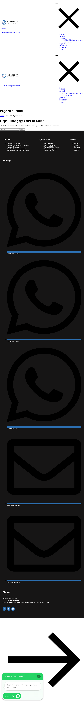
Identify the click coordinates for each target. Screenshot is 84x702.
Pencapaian (63, 45)
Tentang (62, 36)
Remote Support (49, 151)
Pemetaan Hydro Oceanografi (16, 149)
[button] (39, 676)
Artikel (61, 49)
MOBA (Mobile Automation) (73, 40)
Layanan (62, 44)
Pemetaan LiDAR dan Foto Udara (18, 151)
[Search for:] (9, 129)
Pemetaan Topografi (13, 143)
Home (2, 116)
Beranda (62, 34)
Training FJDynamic (50, 149)
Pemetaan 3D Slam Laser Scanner (18, 145)
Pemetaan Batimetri (13, 147)
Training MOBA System (51, 147)
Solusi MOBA (48, 143)
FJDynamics (68, 42)
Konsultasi (62, 47)
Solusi (63, 38)
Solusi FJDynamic (49, 145)
